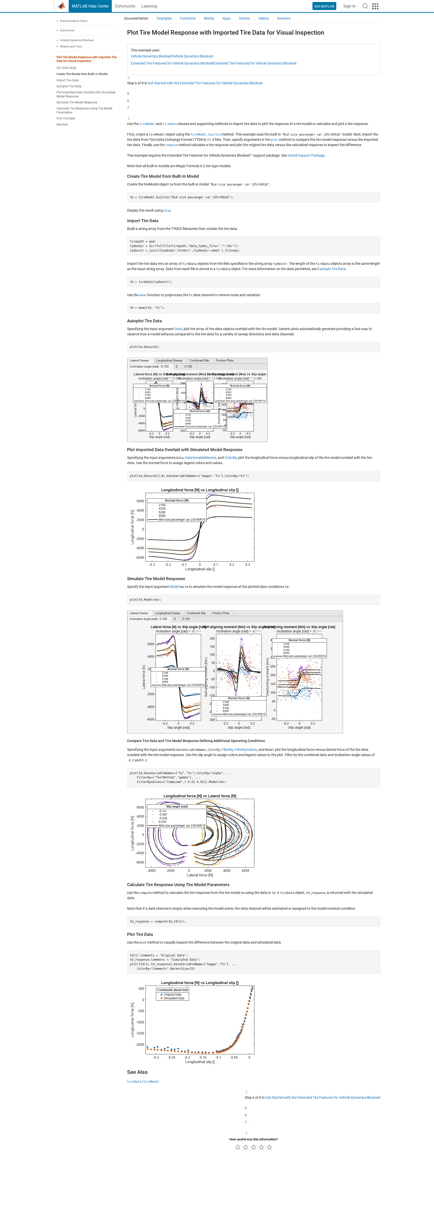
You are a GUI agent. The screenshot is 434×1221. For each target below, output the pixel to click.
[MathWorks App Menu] (375, 6)
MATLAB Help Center (90, 6)
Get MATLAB (324, 6)
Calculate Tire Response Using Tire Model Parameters (84, 110)
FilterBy (227, 750)
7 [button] (128, 108)
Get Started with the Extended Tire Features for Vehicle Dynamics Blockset (205, 83)
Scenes (244, 18)
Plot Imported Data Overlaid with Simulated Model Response (86, 94)
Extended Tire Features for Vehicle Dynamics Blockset (172, 63)
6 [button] (128, 101)
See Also (62, 125)
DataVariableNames (200, 458)
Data (178, 329)
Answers (284, 18)
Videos (263, 18)
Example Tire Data (331, 269)
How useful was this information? (254, 1139)
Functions (188, 18)
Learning (149, 6)
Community (125, 6)
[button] (365, 6)
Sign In (349, 6)
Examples (164, 18)
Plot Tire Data (66, 118)
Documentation (136, 18)
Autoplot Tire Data (69, 86)
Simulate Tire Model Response (77, 102)
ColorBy (231, 458)
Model (174, 587)
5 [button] (128, 94)
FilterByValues (246, 750)
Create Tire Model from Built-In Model (82, 74)
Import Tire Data (68, 80)
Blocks (209, 18)
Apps (227, 18)
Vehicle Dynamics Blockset (151, 56)
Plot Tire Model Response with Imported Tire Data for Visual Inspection (87, 59)
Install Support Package (306, 155)
